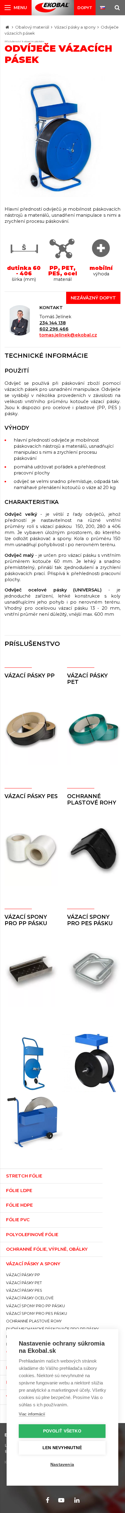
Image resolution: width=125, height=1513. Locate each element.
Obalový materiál (32, 27)
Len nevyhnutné (62, 1448)
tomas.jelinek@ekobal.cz (68, 335)
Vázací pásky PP (30, 675)
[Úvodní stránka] (52, 7)
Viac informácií (32, 1414)
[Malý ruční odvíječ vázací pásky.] (91, 1063)
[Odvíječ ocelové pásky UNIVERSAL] (33, 1121)
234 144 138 (52, 323)
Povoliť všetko (62, 1431)
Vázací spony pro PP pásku (26, 920)
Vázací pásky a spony (75, 27)
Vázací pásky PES (31, 796)
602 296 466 (54, 329)
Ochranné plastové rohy (91, 799)
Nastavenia (62, 1464)
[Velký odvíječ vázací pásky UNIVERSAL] (33, 1063)
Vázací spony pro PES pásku (90, 920)
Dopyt (84, 7)
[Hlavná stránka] (7, 27)
